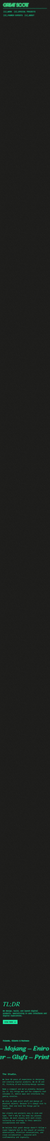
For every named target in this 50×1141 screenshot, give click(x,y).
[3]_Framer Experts (13, 15)
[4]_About (29, 15)
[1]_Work (7, 12)
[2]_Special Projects (24, 12)
